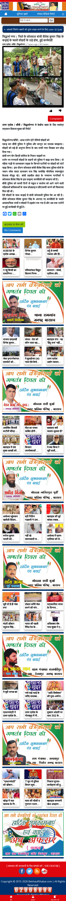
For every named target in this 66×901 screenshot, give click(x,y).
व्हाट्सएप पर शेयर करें (13, 224)
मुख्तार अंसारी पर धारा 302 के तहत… (54, 715)
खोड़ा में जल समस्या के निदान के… (10, 804)
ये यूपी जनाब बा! (10, 692)
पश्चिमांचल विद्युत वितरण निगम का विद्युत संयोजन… (33, 273)
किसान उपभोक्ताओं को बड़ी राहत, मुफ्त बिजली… (32, 452)
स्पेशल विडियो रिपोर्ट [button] (46, 14)
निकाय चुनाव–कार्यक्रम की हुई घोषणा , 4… (54, 785)
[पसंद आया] (51, 110)
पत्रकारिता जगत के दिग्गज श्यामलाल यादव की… (55, 609)
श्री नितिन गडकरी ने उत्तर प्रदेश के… (32, 520)
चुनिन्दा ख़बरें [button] (22, 14)
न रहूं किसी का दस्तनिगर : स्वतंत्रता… (9, 273)
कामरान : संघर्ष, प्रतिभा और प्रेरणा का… (54, 273)
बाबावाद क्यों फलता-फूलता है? (54, 429)
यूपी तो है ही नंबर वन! (10, 605)
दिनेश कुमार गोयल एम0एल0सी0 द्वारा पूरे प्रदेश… (32, 256)
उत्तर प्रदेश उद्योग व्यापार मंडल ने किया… (54, 362)
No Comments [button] (12, 230)
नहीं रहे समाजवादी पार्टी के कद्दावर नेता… (32, 539)
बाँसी (13, 44)
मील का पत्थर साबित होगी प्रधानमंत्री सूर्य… (31, 433)
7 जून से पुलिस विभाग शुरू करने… (32, 785)
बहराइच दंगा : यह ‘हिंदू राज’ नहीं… (55, 340)
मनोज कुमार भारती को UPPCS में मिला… (8, 541)
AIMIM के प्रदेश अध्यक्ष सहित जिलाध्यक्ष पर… (10, 256)
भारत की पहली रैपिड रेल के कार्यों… (31, 627)
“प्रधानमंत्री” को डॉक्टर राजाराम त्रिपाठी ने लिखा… (10, 786)
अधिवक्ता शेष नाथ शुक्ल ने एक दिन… (54, 627)
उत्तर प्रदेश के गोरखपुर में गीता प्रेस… (32, 715)
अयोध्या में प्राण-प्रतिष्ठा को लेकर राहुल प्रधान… (55, 539)
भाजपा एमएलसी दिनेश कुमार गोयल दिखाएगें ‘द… (10, 344)
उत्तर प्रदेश (6, 44)
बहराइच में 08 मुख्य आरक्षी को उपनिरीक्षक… (10, 450)
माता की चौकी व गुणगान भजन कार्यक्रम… (32, 804)
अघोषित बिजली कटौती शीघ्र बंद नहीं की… (10, 431)
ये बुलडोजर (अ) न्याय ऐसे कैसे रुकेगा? (32, 362)
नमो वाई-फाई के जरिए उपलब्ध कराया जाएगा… (32, 696)
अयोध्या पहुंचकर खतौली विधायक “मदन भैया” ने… (10, 520)
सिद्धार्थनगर (21, 44)
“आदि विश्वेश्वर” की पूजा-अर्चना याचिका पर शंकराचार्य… (54, 698)
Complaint (56, 118)
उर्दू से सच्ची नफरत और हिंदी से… (54, 254)
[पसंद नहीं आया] (60, 110)
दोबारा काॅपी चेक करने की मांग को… (32, 607)
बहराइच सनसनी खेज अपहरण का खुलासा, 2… (54, 804)
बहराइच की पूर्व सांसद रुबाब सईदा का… (53, 520)
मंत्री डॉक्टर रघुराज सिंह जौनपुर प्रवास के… (9, 628)
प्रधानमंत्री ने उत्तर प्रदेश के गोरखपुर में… (9, 715)
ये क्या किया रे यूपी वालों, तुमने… (53, 450)
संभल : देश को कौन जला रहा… (32, 340)
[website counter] (33, 889)
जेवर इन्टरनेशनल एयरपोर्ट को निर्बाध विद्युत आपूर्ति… (11, 363)
